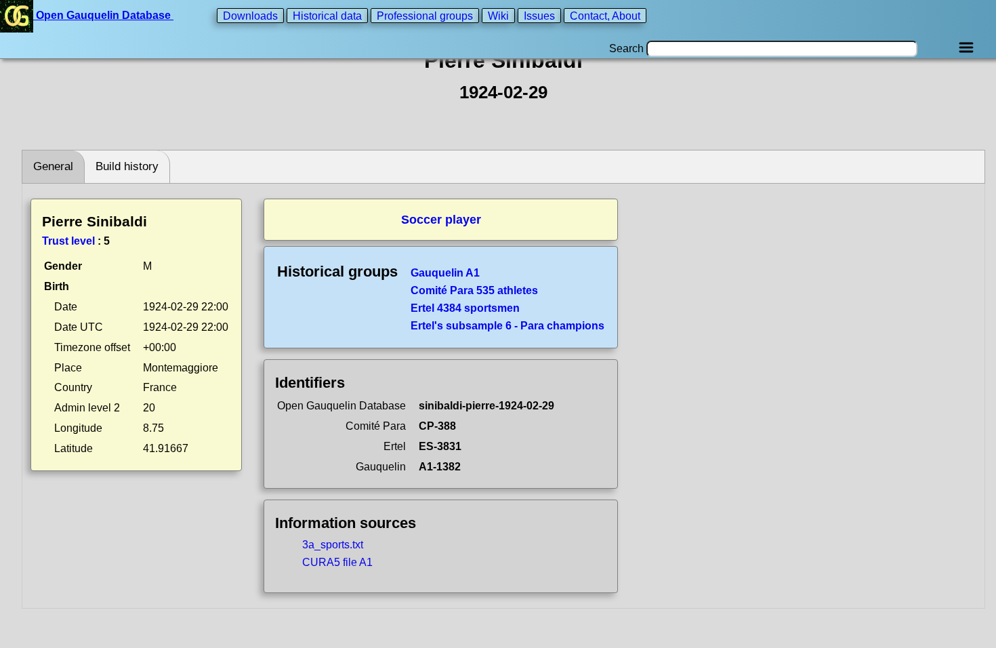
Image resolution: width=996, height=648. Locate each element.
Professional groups (425, 15)
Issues (539, 15)
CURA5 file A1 (337, 562)
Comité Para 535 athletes (474, 290)
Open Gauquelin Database (103, 15)
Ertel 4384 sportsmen (465, 308)
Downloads (250, 15)
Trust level (68, 241)
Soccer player (441, 219)
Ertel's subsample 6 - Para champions (507, 325)
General (53, 166)
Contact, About (605, 15)
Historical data (327, 15)
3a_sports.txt (332, 544)
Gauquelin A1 (445, 273)
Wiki (498, 15)
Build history (127, 166)
